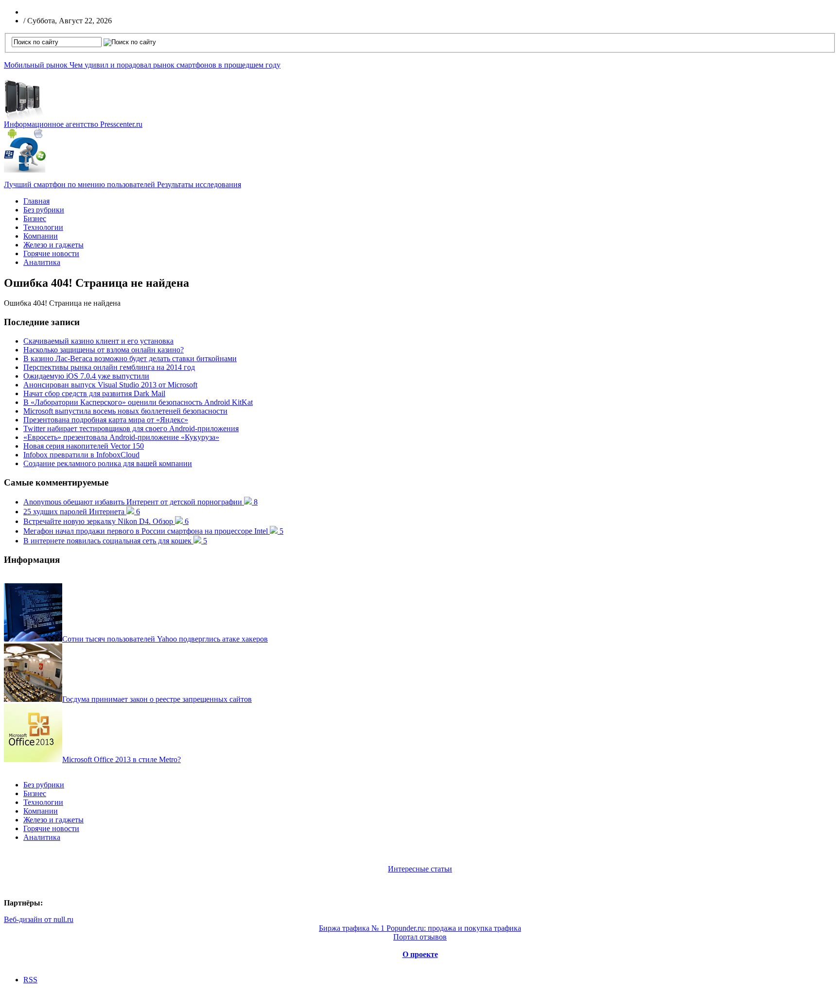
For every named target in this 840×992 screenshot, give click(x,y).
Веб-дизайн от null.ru (38, 919)
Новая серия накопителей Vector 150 (83, 446)
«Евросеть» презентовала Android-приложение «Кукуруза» (121, 437)
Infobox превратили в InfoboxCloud (81, 455)
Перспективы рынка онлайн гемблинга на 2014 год (109, 367)
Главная (36, 201)
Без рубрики (43, 210)
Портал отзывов (420, 937)
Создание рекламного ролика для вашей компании (107, 463)
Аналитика (41, 262)
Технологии (43, 227)
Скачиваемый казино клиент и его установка (98, 341)
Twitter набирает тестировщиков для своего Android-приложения (131, 428)
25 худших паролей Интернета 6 (81, 511)
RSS (30, 979)
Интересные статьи (420, 869)
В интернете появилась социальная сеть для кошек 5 (115, 541)
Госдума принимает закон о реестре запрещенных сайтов (157, 699)
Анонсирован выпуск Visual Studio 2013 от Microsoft (110, 385)
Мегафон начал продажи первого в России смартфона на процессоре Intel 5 (153, 531)
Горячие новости (51, 253)
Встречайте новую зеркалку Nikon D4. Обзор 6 (106, 521)
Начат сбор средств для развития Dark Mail (94, 393)
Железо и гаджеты (53, 245)
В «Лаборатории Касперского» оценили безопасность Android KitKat (138, 402)
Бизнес (34, 218)
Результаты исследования (122, 184)
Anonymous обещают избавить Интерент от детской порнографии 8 (140, 502)
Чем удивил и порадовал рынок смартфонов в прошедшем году (142, 65)
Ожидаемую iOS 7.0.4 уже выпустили (86, 376)
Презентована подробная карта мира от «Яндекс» (105, 420)
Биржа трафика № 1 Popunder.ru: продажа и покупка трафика (420, 928)
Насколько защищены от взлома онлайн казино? (103, 350)
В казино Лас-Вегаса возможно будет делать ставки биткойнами (130, 358)
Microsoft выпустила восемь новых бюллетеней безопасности (125, 411)
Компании (40, 236)
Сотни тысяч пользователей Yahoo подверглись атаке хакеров (165, 639)
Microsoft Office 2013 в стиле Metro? (121, 759)
